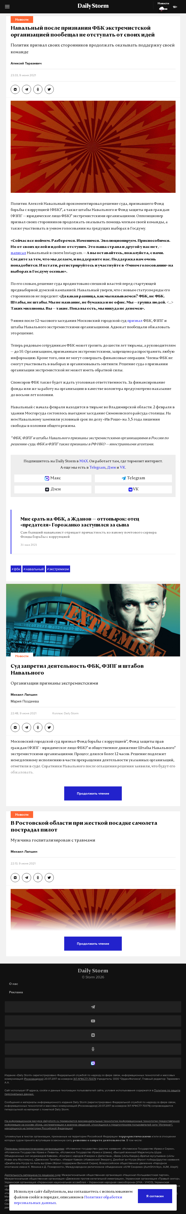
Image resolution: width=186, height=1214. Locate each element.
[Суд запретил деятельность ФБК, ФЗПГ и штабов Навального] (15, 727)
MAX (83, 461)
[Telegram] (93, 1007)
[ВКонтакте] (93, 1035)
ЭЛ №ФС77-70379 (84, 1078)
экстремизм (58, 569)
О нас (13, 984)
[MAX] (93, 1063)
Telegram (97, 468)
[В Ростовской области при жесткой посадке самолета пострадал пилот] (15, 877)
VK (122, 468)
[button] (7, 8)
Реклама (16, 992)
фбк (16, 569)
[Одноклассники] (93, 1049)
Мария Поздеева (25, 701)
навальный (34, 569)
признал (134, 321)
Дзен (111, 468)
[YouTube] (93, 1021)
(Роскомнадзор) (34, 1078)
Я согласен (155, 1196)
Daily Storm (93, 6)
